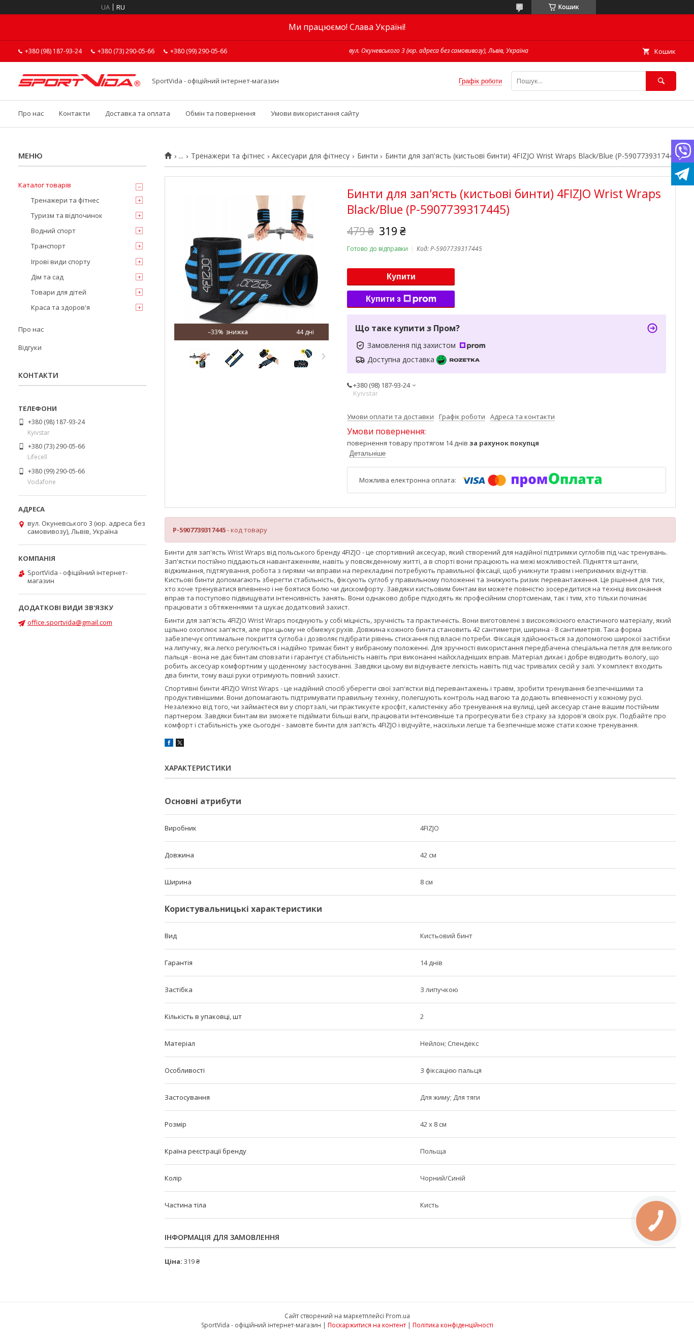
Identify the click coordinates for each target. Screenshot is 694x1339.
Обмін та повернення (220, 113)
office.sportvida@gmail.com (69, 622)
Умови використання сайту (315, 113)
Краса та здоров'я (60, 307)
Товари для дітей (58, 292)
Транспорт (48, 245)
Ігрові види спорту (60, 261)
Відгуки (30, 347)
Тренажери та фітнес (228, 156)
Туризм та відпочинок (67, 215)
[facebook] (169, 744)
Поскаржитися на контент (367, 1325)
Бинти (367, 156)
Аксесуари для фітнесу (311, 156)
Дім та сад (47, 276)
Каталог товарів (44, 184)
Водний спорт (53, 230)
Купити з (383, 299)
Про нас (31, 113)
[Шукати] (661, 81)
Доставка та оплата (137, 113)
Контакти (74, 113)
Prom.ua (398, 1316)
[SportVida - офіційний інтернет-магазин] (79, 83)
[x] (180, 744)
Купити (401, 276)
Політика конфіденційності (453, 1325)
